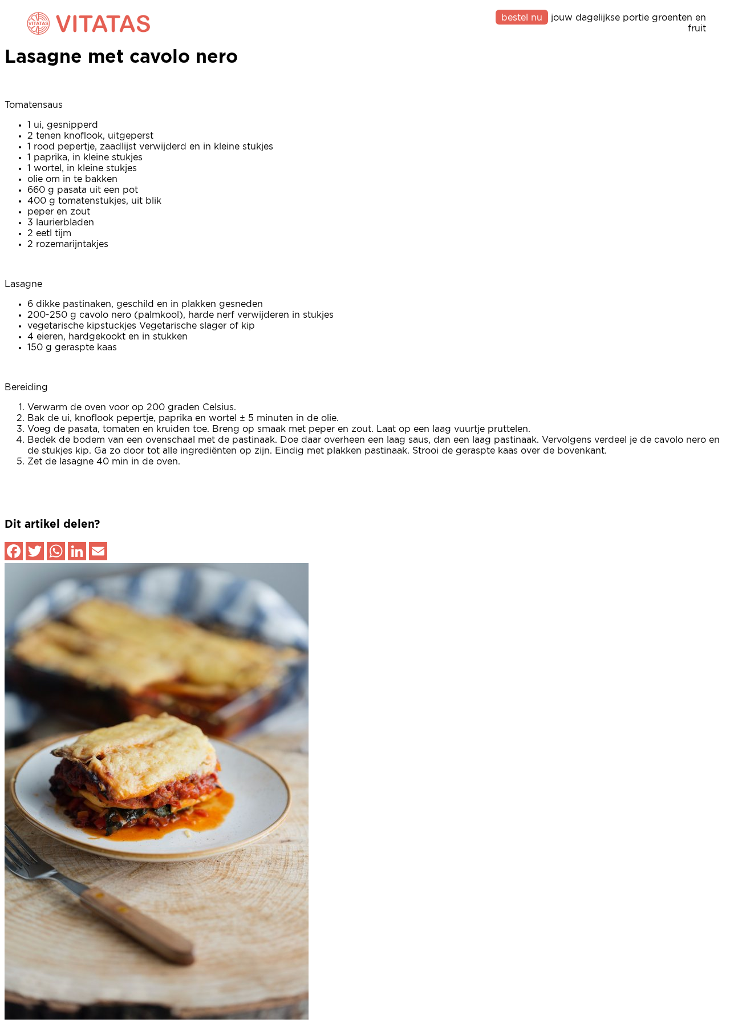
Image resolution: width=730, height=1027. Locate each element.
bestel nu (521, 17)
